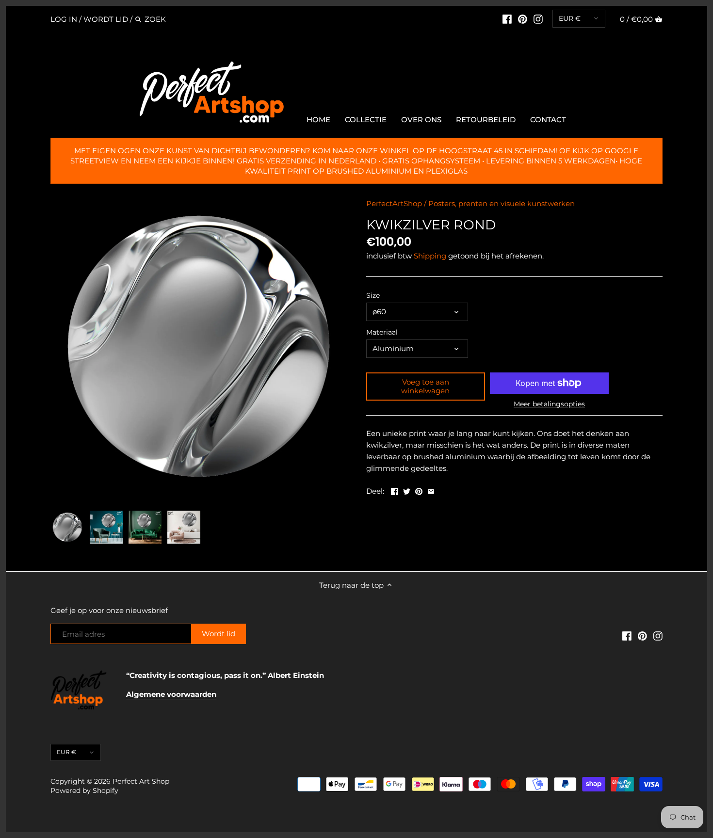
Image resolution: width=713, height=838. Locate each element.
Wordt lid (105, 19)
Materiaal (382, 332)
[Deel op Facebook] (394, 490)
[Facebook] (507, 19)
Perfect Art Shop (141, 781)
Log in (63, 19)
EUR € (570, 18)
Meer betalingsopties (549, 404)
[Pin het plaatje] (418, 490)
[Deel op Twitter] (406, 490)
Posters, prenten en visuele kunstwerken (501, 203)
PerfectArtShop (394, 203)
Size (373, 295)
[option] (67, 527)
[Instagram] (538, 19)
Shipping (430, 255)
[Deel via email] (431, 490)
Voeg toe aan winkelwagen (425, 386)
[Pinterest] (522, 19)
